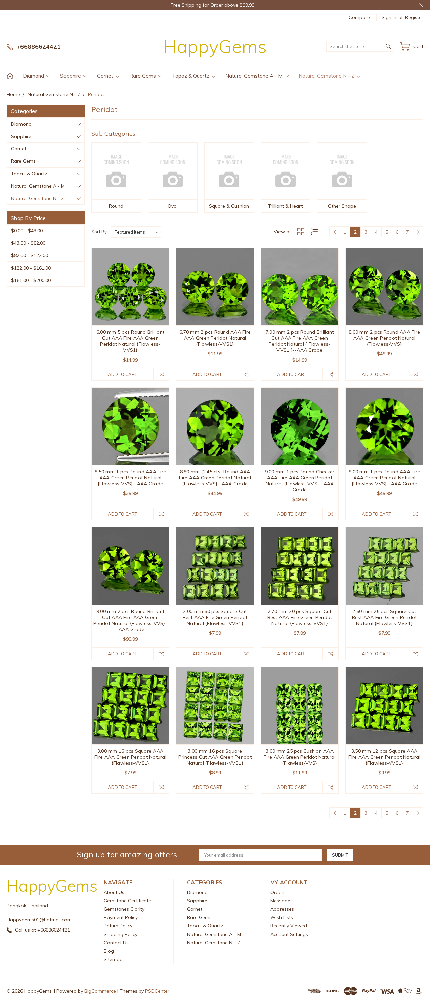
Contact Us (116, 943)
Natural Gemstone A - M (254, 76)
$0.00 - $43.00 (27, 231)
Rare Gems (143, 76)
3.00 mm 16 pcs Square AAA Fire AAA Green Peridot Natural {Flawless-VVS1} (130, 757)
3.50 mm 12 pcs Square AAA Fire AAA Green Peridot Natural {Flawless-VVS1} (384, 757)
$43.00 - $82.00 (28, 243)
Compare (359, 17)
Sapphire (71, 76)
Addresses (282, 909)
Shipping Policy (120, 934)
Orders (278, 892)
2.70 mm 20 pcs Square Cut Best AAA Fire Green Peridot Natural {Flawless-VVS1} (299, 617)
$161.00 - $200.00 (31, 280)
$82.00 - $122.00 (29, 255)
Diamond (34, 76)
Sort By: (99, 231)
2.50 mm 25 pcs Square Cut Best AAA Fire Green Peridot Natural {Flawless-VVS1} (384, 617)
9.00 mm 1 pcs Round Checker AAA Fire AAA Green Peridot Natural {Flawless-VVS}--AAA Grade (300, 481)
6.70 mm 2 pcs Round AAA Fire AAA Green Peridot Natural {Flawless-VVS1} (215, 338)
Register (414, 17)
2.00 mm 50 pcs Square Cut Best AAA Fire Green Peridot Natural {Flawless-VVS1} (215, 617)
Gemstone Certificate (127, 901)
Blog (109, 951)
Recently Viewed (288, 926)
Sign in (389, 17)
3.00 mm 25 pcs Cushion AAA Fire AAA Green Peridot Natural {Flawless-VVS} (300, 757)
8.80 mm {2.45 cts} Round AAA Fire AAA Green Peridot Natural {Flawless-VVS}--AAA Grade (215, 478)
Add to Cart (122, 374)
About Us (114, 892)
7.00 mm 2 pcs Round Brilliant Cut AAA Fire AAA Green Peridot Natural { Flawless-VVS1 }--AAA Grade (300, 341)
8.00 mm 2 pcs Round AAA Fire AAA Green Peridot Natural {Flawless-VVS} (384, 338)
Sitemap (113, 959)
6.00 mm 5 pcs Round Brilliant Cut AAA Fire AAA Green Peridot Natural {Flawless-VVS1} (130, 341)
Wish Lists (281, 917)
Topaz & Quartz (191, 76)
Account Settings (289, 934)
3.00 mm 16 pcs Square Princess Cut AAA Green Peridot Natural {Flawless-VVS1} (215, 757)
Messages (281, 901)
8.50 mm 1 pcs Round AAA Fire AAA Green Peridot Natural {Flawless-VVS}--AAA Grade (130, 478)
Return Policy (118, 926)
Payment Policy (121, 917)
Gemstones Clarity (124, 909)
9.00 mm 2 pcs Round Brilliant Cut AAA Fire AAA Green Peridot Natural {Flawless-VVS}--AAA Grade (130, 620)
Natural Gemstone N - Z (327, 76)
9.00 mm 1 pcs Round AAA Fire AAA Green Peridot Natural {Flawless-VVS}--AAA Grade (384, 478)
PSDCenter (157, 991)
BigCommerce (100, 991)
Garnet (106, 76)
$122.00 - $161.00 (31, 268)
